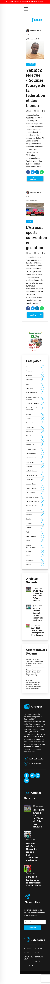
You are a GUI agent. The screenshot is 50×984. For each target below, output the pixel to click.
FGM (27, 680)
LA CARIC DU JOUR (28, 958)
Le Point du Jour (34, 488)
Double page (34, 427)
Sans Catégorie (34, 536)
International (34, 462)
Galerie (34, 440)
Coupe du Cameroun (34, 403)
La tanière (34, 480)
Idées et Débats (34, 449)
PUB (34, 532)
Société (35, 551)
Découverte (34, 423)
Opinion (34, 519)
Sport (29, 221)
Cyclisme (34, 418)
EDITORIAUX (39, 957)
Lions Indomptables (34, 501)
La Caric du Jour (34, 471)
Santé (34, 541)
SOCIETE (27, 953)
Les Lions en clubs (34, 497)
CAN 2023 (34, 388)
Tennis (34, 564)
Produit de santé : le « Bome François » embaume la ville (34, 674)
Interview (31, 64)
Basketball (34, 380)
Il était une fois (34, 453)
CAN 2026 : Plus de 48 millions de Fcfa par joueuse (38, 596)
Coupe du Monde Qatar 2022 (34, 409)
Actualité (34, 375)
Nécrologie (34, 514)
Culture (35, 414)
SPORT (37, 953)
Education (34, 436)
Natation (34, 510)
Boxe (34, 384)
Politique (35, 523)
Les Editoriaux (34, 493)
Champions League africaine (34, 398)
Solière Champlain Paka (33, 33)
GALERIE (38, 961)
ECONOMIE (38, 948)
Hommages (34, 445)
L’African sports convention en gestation (36, 237)
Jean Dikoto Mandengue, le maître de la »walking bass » (34, 663)
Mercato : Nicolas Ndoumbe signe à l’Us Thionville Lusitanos (38, 614)
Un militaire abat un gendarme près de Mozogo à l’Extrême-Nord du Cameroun (33, 685)
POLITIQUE (27, 948)
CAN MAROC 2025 (34, 393)
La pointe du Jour (34, 475)
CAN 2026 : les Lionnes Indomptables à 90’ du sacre (37, 631)
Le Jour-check (34, 484)
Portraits (34, 528)
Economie (35, 432)
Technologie (34, 560)
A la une (35, 371)
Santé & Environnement (34, 546)
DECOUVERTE (28, 965)
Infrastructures (34, 458)
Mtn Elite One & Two (34, 506)
